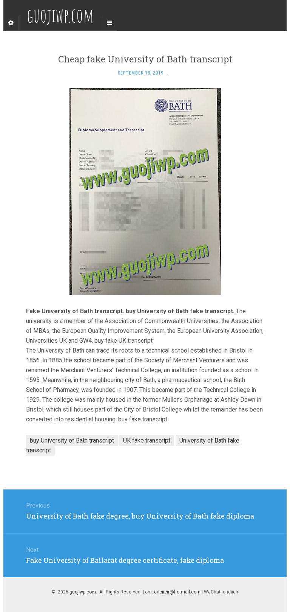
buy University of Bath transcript (72, 440)
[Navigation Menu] (109, 23)
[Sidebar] (11, 23)
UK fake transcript (146, 440)
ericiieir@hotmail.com (177, 592)
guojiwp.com (82, 592)
